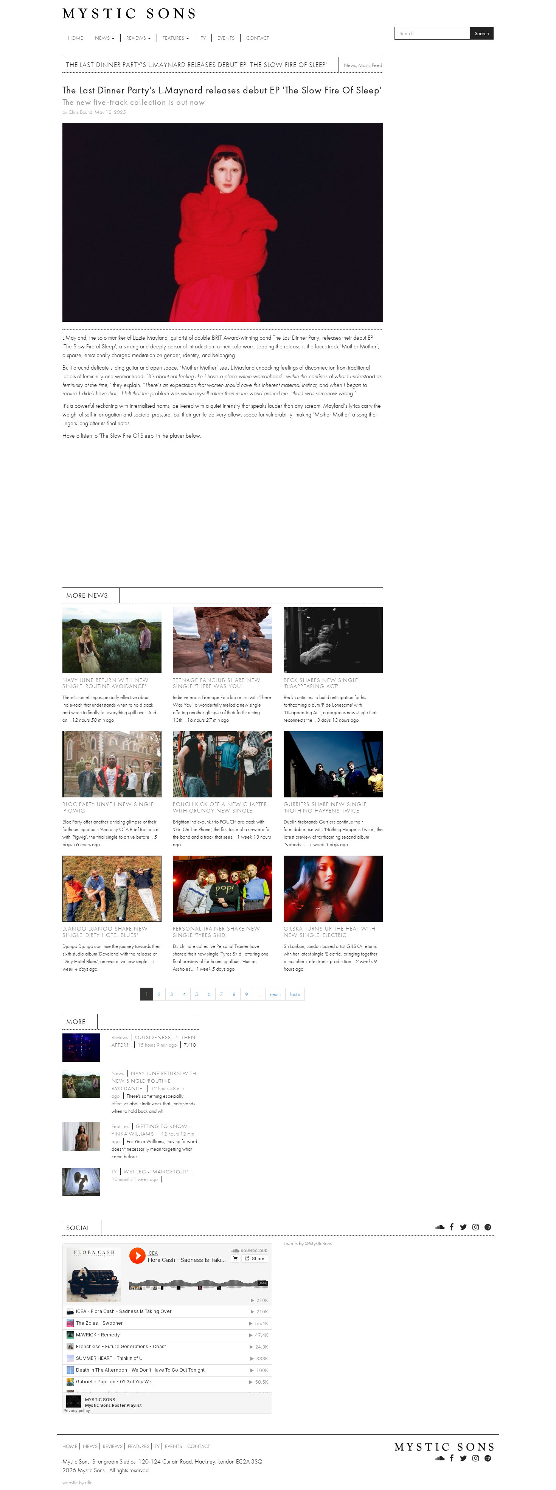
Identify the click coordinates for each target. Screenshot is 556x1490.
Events (226, 37)
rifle (89, 1482)
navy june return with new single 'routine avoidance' (105, 683)
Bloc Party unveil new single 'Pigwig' (108, 807)
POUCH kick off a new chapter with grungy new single (220, 807)
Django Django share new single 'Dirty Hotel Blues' (105, 932)
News (103, 37)
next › (275, 994)
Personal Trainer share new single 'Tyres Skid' (216, 932)
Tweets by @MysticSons (308, 1243)
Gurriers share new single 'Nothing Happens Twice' (325, 807)
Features (174, 37)
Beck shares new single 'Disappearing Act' (321, 683)
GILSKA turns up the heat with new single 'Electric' (330, 932)
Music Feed (370, 65)
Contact (257, 37)
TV (203, 37)
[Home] (128, 12)
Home (75, 37)
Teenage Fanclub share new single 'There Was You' (217, 683)
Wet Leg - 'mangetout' (156, 1171)
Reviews (136, 37)
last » (295, 994)
